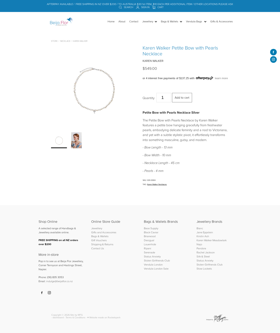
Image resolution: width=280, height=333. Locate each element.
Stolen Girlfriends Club (157, 260)
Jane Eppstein (205, 232)
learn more (221, 78)
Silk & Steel (203, 256)
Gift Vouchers (99, 240)
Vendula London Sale (156, 268)
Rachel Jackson (206, 252)
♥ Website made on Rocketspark (103, 317)
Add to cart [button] (182, 97)
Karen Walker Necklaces (157, 184)
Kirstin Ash (203, 236)
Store (54, 41)
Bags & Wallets (100, 236)
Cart (160, 7)
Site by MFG (76, 314)
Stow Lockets (204, 268)
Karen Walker (80, 41)
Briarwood (150, 236)
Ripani (147, 248)
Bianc (200, 228)
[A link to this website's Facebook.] (273, 52)
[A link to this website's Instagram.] (273, 59)
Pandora (201, 248)
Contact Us (97, 248)
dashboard (58, 317)
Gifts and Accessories (103, 232)
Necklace (65, 41)
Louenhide (150, 244)
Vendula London (153, 264)
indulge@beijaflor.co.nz (59, 281)
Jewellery (96, 228)
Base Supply (151, 228)
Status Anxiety (152, 256)
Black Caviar (151, 232)
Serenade (149, 252)
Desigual (149, 240)
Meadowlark (219, 240)
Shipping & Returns (102, 244)
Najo (199, 244)
